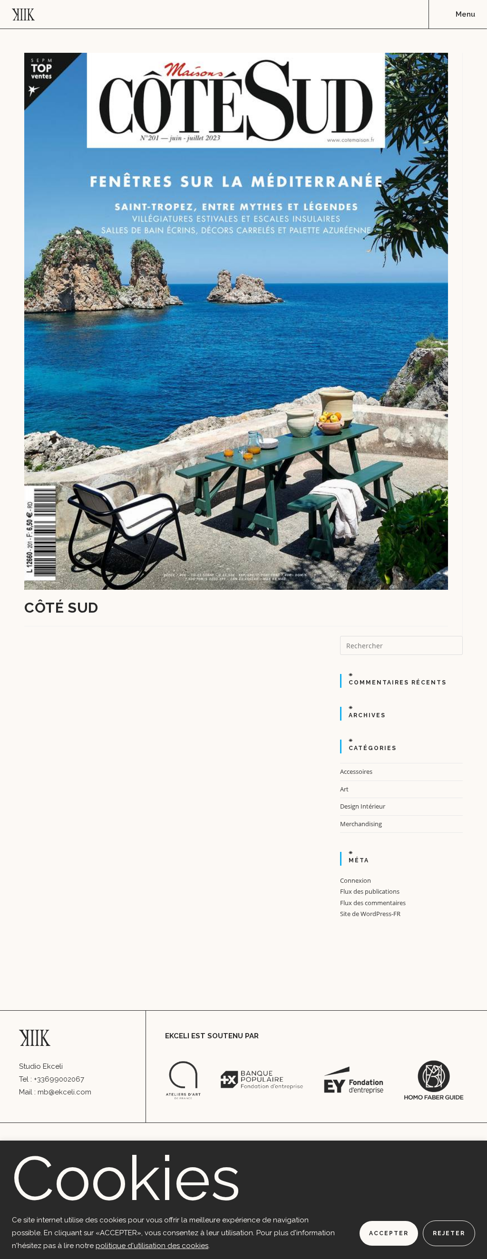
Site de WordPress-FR (370, 913)
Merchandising (361, 824)
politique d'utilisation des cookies (152, 1245)
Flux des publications (369, 891)
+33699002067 (59, 1079)
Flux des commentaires (373, 902)
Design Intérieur (362, 806)
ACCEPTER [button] (389, 1233)
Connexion (355, 880)
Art (344, 789)
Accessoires (356, 771)
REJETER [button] (449, 1233)
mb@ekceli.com (64, 1092)
